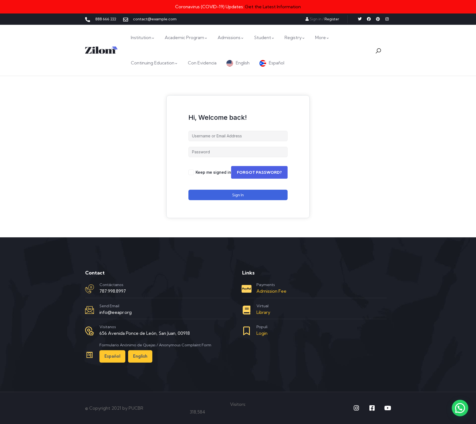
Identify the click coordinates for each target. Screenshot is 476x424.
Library (263, 312)
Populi (261, 326)
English (140, 356)
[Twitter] (360, 19)
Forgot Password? (259, 172)
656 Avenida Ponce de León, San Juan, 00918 (144, 333)
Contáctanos (111, 284)
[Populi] (246, 331)
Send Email (109, 305)
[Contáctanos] (89, 288)
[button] (460, 408)
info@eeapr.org (115, 312)
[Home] (101, 50)
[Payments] (246, 288)
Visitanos (107, 326)
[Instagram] (387, 19)
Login (261, 333)
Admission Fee (271, 291)
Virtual (262, 305)
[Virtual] (246, 310)
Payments (265, 284)
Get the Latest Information (273, 6)
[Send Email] (89, 310)
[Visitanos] (89, 331)
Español (112, 356)
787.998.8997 (112, 291)
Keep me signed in (213, 172)
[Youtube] (388, 408)
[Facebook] (369, 19)
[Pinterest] (378, 19)
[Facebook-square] (372, 408)
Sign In (238, 194)
